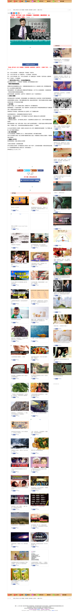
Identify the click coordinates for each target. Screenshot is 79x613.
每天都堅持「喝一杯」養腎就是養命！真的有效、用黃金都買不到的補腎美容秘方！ (39, 526)
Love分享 (69, 9)
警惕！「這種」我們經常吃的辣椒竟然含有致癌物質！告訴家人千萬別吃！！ (62, 127)
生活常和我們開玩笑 (58, 375)
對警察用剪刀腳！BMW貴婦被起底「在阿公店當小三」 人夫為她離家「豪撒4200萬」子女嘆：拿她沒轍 (62, 61)
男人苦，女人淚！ (15, 207)
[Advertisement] (39, 6)
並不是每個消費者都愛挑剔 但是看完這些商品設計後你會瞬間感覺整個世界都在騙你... (62, 277)
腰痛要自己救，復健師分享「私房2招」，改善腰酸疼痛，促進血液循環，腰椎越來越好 (62, 144)
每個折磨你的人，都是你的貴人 (18, 525)
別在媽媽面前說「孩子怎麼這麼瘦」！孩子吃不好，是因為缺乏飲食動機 (39, 246)
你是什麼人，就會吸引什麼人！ (61, 325)
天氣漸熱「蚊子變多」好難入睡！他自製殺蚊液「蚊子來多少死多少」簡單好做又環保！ (62, 77)
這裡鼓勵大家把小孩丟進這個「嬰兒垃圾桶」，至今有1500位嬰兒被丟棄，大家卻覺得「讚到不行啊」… (19, 563)
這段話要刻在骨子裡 (16, 319)
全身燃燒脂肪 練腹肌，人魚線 (18, 356)
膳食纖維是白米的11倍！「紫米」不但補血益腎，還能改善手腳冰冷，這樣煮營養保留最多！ (39, 208)
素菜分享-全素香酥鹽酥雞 (37, 450)
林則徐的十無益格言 (16, 244)
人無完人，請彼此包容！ (59, 192)
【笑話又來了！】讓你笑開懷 (37, 506)
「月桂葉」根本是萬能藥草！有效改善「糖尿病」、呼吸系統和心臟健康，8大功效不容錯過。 (19, 395)
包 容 (55, 226)
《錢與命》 (56, 309)
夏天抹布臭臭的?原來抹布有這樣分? (62, 342)
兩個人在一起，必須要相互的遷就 (38, 412)
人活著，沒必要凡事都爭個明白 (38, 338)
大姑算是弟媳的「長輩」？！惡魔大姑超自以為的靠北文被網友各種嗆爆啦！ (39, 563)
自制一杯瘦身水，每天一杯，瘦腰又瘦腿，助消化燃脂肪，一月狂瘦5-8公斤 (62, 260)
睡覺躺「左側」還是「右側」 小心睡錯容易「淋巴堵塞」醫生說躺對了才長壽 (62, 160)
